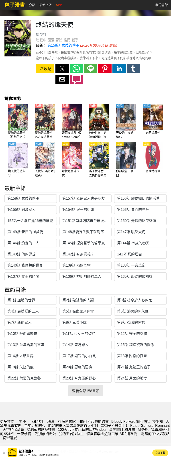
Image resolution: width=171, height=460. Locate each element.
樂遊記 (143, 429)
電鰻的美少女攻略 (155, 434)
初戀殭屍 (10, 438)
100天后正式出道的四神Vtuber (82, 429)
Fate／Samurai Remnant (150, 425)
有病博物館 (67, 421)
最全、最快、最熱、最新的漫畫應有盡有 (39, 455)
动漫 (50, 421)
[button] (62, 68)
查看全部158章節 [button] (85, 391)
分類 (32, 5)
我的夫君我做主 (71, 434)
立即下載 (160, 453)
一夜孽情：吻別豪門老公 (36, 434)
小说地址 (36, 421)
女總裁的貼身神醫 (41, 429)
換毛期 (157, 421)
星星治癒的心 (34, 425)
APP (59, 5)
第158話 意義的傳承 (63, 45)
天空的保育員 (13, 429)
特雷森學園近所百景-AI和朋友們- (112, 434)
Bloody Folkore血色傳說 (130, 421)
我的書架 (161, 5)
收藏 (47, 69)
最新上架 (45, 5)
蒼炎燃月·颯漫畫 (122, 429)
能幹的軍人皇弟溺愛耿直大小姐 (73, 425)
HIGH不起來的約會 (93, 421)
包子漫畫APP (28, 451)
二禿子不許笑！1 (114, 425)
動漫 (22, 421)
